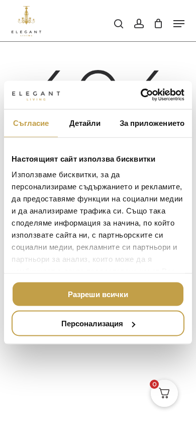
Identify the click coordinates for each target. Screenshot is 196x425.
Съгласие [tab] (31, 122)
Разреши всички (98, 294)
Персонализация (92, 323)
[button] (178, 24)
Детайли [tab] (85, 122)
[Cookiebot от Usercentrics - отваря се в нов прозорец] (140, 95)
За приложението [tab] (152, 122)
